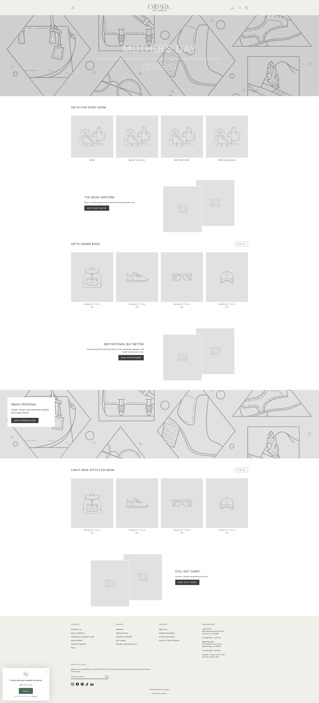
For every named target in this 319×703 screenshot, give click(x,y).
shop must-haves (97, 208)
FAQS (73, 648)
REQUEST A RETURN (124, 637)
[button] (246, 7)
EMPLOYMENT (76, 641)
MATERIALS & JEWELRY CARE (82, 637)
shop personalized (25, 420)
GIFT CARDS (121, 641)
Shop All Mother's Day (159, 67)
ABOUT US (163, 629)
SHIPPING (119, 629)
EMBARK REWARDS (166, 633)
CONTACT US (76, 629)
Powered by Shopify (159, 693)
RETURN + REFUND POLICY (126, 644)
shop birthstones (131, 358)
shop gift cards (187, 582)
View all (241, 244)
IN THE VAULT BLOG (167, 637)
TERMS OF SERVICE (78, 644)
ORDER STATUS (122, 633)
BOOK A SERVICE (77, 633)
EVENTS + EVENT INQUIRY (169, 641)
